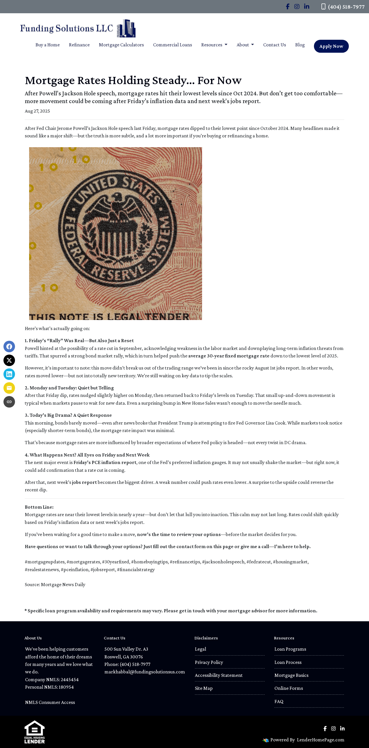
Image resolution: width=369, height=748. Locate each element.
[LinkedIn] (306, 6)
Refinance (79, 45)
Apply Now (331, 46)
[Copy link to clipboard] (9, 402)
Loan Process (288, 662)
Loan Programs (290, 649)
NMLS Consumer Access (50, 702)
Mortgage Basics (291, 675)
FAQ (278, 701)
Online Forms (288, 688)
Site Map (204, 688)
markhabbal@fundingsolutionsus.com (144, 672)
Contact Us (274, 45)
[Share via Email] (9, 388)
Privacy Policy (209, 662)
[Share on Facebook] (9, 346)
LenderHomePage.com (320, 740)
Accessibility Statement (219, 675)
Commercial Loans (172, 45)
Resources (212, 45)
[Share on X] (9, 360)
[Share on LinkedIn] (9, 374)
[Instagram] (297, 6)
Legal (200, 649)
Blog (300, 45)
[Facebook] (288, 6)
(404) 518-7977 (346, 6)
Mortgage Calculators (121, 45)
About (243, 45)
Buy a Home (47, 45)
